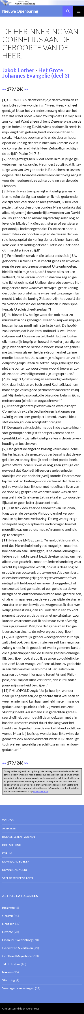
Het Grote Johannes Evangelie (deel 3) (35, 73)
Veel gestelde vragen (17, 878)
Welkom (8, 820)
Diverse (7, 932)
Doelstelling (11, 845)
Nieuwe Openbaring (20, 11)
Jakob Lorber (18, 70)
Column (7, 916)
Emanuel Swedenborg (17, 940)
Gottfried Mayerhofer (17, 956)
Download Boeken (16, 861)
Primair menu (78, 11)
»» (26, 89)
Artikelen (9, 828)
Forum (7, 853)
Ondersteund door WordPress (20, 1008)
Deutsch (8, 924)
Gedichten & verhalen (17, 948)
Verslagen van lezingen (18, 988)
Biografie (8, 908)
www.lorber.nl (40, 791)
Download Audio (14, 869)
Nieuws (7, 972)
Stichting (8, 980)
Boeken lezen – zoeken (18, 836)
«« (4, 89)
